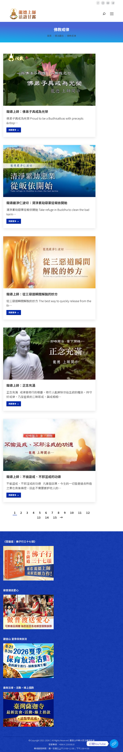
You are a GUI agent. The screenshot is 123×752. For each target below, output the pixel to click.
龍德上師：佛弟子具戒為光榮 (27, 111)
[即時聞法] (114, 743)
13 (39, 517)
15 (55, 517)
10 (72, 512)
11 (80, 512)
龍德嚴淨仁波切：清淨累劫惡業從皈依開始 (36, 203)
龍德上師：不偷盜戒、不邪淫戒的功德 (33, 477)
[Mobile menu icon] (112, 14)
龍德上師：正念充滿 (20, 385)
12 (88, 512)
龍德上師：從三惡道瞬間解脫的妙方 (32, 294)
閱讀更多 (12, 129)
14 (47, 517)
